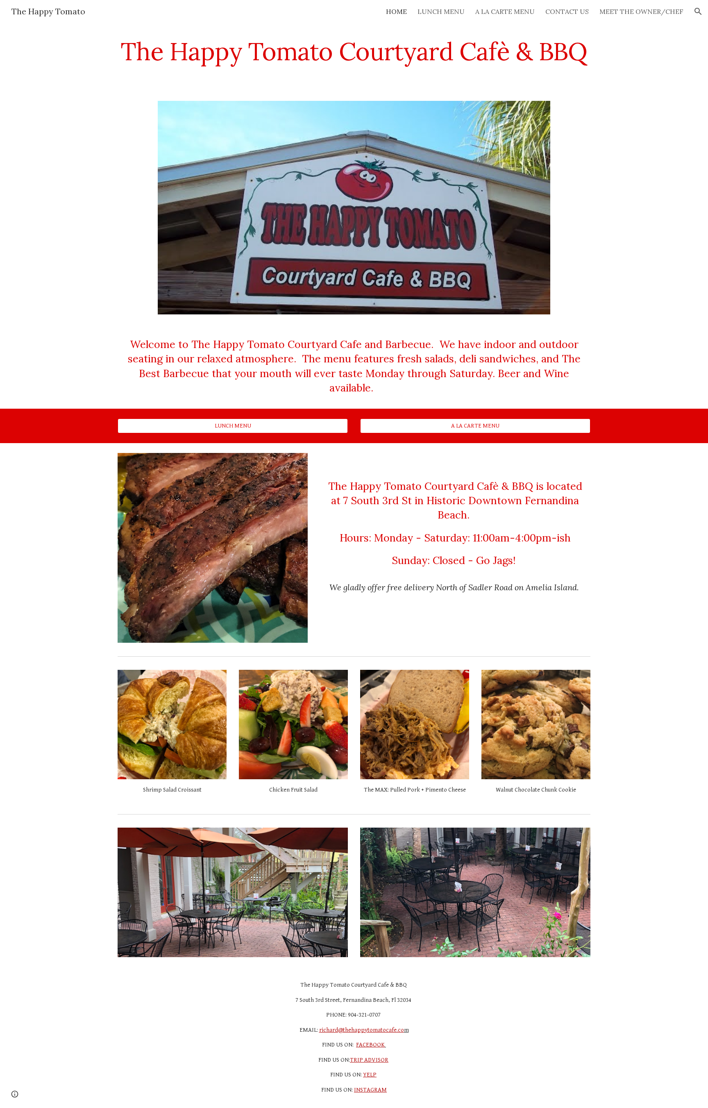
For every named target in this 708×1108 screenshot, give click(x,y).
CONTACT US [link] (567, 11)
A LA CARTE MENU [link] (505, 11)
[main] (354, 51)
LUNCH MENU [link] (441, 11)
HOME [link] (396, 11)
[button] (698, 11)
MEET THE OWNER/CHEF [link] (641, 11)
